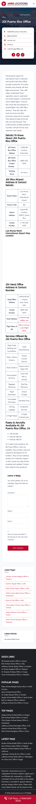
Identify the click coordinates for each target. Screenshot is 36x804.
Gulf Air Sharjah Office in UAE (15, 584)
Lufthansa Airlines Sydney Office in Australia (16, 666)
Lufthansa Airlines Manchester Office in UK (16, 726)
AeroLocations (6, 15)
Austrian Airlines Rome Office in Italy (14, 728)
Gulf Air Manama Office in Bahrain (13, 700)
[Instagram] (22, 55)
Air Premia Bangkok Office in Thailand (14, 669)
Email (10, 521)
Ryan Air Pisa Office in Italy (14, 600)
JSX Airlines (15, 15)
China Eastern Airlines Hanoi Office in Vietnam (17, 606)
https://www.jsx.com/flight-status (24, 328)
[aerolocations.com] (15, 3)
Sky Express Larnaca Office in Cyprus (14, 661)
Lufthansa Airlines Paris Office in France (15, 703)
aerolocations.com (17, 793)
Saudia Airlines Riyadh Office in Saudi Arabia (17, 743)
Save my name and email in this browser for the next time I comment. (18, 537)
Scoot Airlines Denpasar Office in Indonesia (16, 620)
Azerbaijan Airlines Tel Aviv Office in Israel (16, 754)
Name (10, 511)
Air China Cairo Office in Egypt (12, 759)
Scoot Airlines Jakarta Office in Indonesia (15, 674)
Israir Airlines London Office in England (15, 746)
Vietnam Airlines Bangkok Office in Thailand (16, 577)
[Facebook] (13, 55)
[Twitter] (18, 55)
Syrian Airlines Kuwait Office (11, 692)
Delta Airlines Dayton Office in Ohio (16, 588)
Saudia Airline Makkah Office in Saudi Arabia (17, 697)
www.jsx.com (11, 40)
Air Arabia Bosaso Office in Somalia (14, 695)
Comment (11, 493)
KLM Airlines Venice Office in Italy (13, 664)
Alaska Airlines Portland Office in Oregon (16, 715)
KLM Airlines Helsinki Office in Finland (15, 717)
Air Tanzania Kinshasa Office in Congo (14, 672)
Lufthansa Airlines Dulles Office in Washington (17, 757)
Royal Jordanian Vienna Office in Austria (15, 613)
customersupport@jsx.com (15, 49)
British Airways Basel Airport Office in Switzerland (17, 594)
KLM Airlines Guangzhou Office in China (15, 731)
